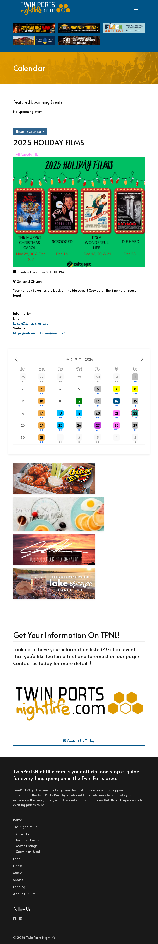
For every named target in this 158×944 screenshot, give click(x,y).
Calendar (23, 834)
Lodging (19, 886)
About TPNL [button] (22, 893)
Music (17, 872)
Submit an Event (28, 851)
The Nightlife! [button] (23, 826)
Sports (18, 879)
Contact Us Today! (80, 740)
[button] (136, 8)
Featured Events (28, 840)
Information (22, 313)
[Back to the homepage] (45, 8)
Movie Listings (26, 845)
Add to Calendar (30, 132)
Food (17, 858)
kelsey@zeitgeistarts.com (32, 323)
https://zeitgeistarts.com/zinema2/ (39, 333)
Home (17, 819)
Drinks (17, 865)
